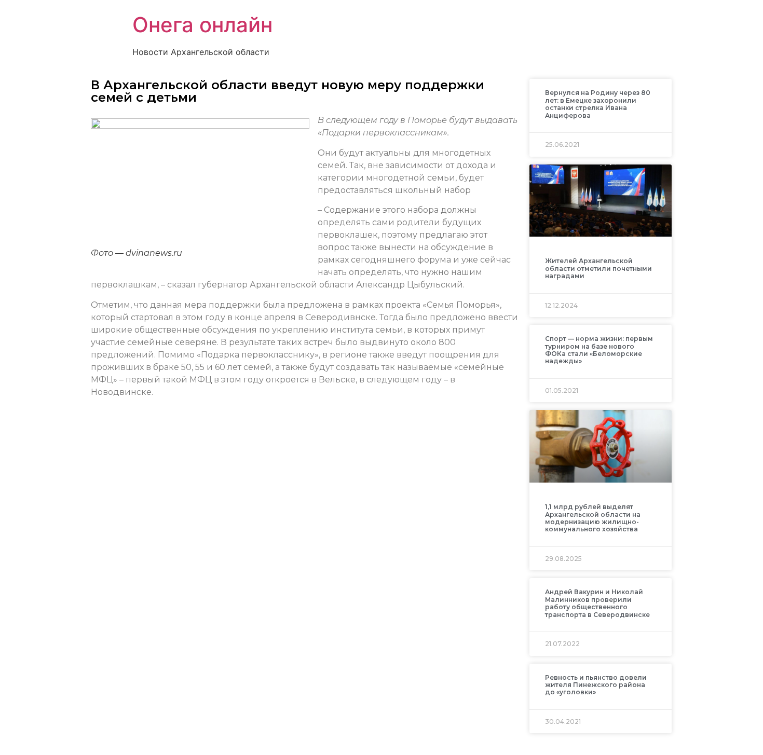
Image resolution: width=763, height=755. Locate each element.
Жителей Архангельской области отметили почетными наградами (598, 268)
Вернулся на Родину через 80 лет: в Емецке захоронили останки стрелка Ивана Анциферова (597, 104)
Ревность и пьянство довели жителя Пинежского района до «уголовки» (596, 685)
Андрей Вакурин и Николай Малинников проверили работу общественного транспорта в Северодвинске (597, 603)
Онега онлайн (202, 24)
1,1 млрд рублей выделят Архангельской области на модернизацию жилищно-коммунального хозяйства (593, 518)
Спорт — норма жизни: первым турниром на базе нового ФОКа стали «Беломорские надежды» (599, 350)
